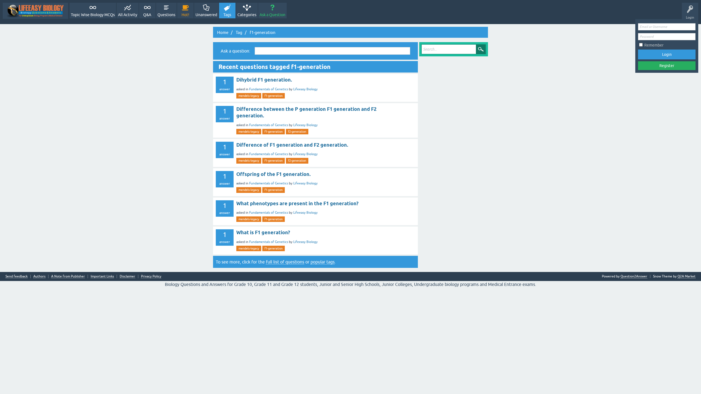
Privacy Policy (151, 276)
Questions (166, 15)
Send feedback (16, 276)
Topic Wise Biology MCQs (93, 15)
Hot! (185, 15)
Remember (653, 45)
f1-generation (274, 95)
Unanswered (206, 15)
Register (666, 65)
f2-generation (297, 131)
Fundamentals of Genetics (268, 89)
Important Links (102, 276)
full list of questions (285, 261)
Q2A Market (686, 276)
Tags (227, 15)
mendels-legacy (249, 95)
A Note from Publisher (68, 276)
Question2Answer (633, 276)
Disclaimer (127, 276)
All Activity (127, 15)
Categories (246, 15)
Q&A (147, 15)
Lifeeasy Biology (305, 89)
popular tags (323, 261)
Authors (39, 276)
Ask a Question (272, 15)
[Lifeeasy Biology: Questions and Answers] (35, 11)
